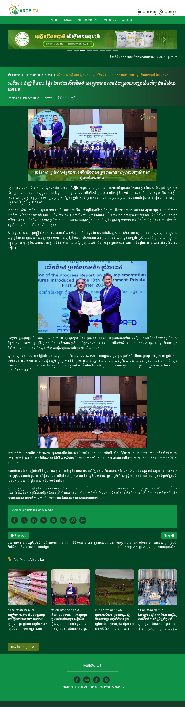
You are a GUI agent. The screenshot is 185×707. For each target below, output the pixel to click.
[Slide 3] (82, 50)
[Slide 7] (108, 50)
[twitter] (24, 520)
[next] (164, 39)
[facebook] (14, 520)
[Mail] (63, 520)
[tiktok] (96, 679)
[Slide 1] (69, 50)
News (68, 19)
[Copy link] (73, 520)
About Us (110, 19)
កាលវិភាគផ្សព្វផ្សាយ (22, 646)
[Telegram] (53, 520)
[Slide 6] (102, 50)
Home (54, 19)
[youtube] (86, 679)
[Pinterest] (43, 520)
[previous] (20, 39)
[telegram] (106, 679)
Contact (127, 19)
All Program (84, 19)
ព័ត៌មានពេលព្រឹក (67, 98)
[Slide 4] (89, 50)
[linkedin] (34, 520)
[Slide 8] (115, 50)
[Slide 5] (95, 50)
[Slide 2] (76, 50)
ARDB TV (118, 686)
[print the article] (82, 520)
